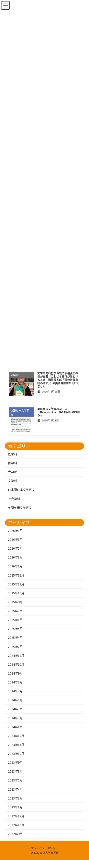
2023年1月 (15, 807)
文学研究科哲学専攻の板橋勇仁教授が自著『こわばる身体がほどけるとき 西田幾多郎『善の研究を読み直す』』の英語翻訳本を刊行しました (58, 379)
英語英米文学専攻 (20, 507)
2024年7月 (15, 691)
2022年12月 (16, 816)
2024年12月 (16, 655)
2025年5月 (15, 628)
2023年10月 (16, 753)
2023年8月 (15, 771)
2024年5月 (15, 709)
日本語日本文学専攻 (21, 489)
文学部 (12, 481)
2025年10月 (16, 593)
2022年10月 (16, 825)
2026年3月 (15, 557)
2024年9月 (15, 673)
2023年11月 (16, 744)
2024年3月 (15, 718)
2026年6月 (15, 539)
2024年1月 (15, 726)
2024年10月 (16, 664)
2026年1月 (15, 566)
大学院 (12, 472)
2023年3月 (15, 798)
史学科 (12, 454)
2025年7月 (15, 611)
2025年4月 (15, 637)
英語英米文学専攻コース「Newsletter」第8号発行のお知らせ (58, 412)
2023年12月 (16, 735)
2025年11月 (16, 584)
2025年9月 (15, 602)
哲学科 (12, 463)
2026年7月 (15, 530)
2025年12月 (16, 575)
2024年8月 (15, 682)
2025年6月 (15, 620)
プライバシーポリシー (44, 848)
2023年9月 (15, 762)
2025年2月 (15, 646)
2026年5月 (15, 548)
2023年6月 (15, 780)
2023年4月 (15, 789)
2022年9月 (15, 834)
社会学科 (14, 498)
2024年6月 (15, 700)
